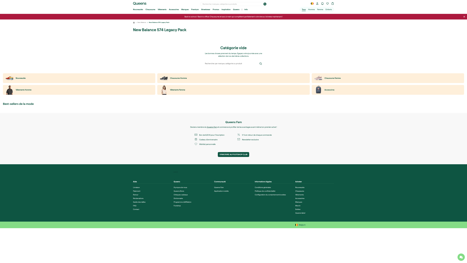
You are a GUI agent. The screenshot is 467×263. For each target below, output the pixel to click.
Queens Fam (212, 127)
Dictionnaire (178, 198)
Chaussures (150, 9)
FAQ (134, 206)
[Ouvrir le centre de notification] (322, 3)
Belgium (302, 225)
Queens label (300, 213)
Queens (236, 9)
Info (246, 9)
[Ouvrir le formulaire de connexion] (317, 3)
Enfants (329, 9)
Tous (304, 9)
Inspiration (226, 9)
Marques (185, 9)
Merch (297, 206)
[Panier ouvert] (332, 3)
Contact (136, 209)
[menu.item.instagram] (175, 172)
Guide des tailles (139, 202)
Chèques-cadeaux (181, 195)
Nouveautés (138, 9)
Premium (195, 9)
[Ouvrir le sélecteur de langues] (312, 3)
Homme (311, 9)
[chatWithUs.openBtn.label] (461, 257)
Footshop (177, 206)
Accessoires (174, 9)
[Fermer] (464, 16)
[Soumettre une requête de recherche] (264, 4)
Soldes (297, 209)
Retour (135, 195)
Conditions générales (263, 187)
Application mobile (221, 191)
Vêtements (162, 9)
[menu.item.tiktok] (177, 172)
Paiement (136, 191)
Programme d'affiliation (182, 202)
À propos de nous (180, 187)
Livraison (136, 187)
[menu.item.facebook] (174, 172)
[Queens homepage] (139, 3)
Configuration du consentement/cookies (270, 195)
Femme (320, 9)
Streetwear (205, 9)
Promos (216, 9)
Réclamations (138, 198)
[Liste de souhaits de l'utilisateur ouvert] (327, 3)
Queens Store (179, 191)
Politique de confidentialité (265, 191)
